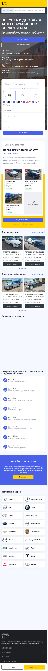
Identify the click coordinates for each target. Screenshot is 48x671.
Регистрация (34, 667)
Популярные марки (11, 492)
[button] (7, 10)
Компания (6, 648)
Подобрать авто (22, 220)
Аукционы (6, 652)
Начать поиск (23, 133)
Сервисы (5, 657)
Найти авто (23, 477)
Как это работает (23, 45)
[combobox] (23, 110)
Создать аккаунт (23, 39)
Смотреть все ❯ (38, 232)
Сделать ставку (12, 264)
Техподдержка (8, 661)
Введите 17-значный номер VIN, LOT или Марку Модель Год (28, 10)
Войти (12, 667)
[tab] (19, 268)
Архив (8, 105)
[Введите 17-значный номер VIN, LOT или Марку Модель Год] (43, 11)
